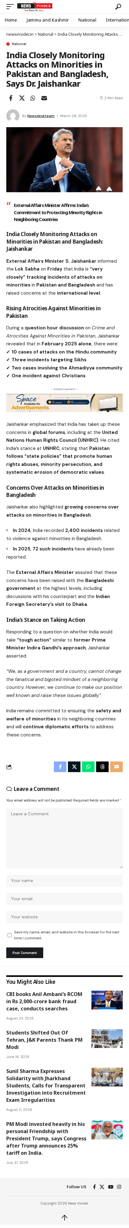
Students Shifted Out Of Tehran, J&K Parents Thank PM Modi (44, 1039)
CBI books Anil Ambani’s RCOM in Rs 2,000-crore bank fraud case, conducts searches (44, 1001)
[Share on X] (22, 98)
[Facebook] (94, 1187)
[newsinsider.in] (65, 7)
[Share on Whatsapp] (32, 98)
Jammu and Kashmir (105, 1032)
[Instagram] (119, 1187)
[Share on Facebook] (10, 98)
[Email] (44, 98)
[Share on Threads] (102, 766)
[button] (11, 7)
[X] (102, 1187)
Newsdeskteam (40, 116)
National (19, 44)
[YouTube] (110, 1187)
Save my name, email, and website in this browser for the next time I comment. (66, 935)
